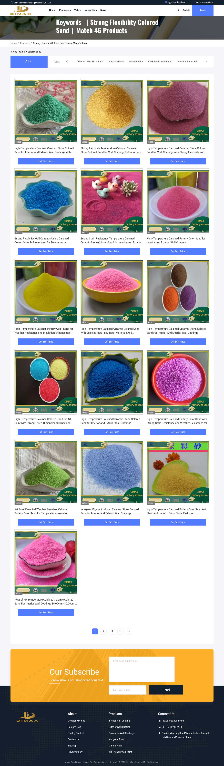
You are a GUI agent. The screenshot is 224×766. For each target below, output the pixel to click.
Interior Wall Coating (119, 720)
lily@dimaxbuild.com (177, 2)
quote (203, 10)
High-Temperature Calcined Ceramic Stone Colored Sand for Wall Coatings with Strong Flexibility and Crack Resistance (176, 152)
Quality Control (76, 733)
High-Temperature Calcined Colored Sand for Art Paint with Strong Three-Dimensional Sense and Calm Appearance (42, 423)
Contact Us (73, 739)
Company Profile (76, 720)
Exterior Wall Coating (119, 727)
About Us (90, 10)
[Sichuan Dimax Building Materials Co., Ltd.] (20, 10)
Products (64, 10)
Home (52, 10)
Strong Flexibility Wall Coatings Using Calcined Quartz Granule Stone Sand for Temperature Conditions (41, 242)
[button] (67, 62)
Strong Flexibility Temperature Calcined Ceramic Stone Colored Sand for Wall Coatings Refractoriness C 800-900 (111, 152)
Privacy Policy (75, 752)
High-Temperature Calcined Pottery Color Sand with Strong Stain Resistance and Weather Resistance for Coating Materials (177, 423)
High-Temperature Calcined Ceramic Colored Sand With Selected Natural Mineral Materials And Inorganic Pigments (110, 332)
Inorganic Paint (116, 739)
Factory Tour (74, 727)
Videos (77, 10)
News (103, 10)
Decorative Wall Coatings (121, 733)
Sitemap (72, 745)
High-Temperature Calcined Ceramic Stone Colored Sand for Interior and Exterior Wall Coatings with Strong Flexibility (44, 152)
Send (166, 690)
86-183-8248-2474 (205, 2)
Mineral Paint (115, 745)
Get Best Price (46, 161)
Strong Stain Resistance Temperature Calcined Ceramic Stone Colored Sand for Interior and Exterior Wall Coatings (111, 242)
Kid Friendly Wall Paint (120, 752)
